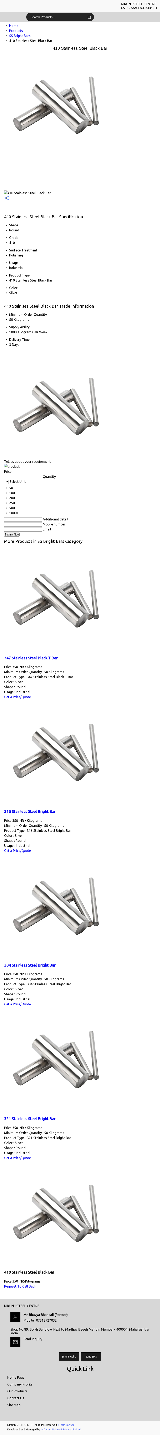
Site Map (13, 1405)
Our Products (17, 1391)
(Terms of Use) (66, 1425)
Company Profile (19, 1384)
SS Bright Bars (20, 36)
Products (16, 31)
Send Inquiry (33, 1339)
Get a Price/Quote (17, 697)
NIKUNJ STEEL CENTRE (139, 6)
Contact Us (15, 1398)
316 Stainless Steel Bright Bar (30, 811)
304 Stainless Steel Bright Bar (30, 965)
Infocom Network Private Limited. (61, 1429)
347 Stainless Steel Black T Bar (31, 658)
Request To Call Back (20, 1286)
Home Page (15, 1377)
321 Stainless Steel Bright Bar (30, 1119)
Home (13, 26)
